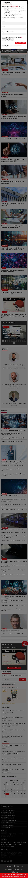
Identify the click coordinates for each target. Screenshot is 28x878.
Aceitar (22, 876)
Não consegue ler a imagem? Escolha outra (12, 37)
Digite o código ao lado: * (8, 32)
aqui (21, 37)
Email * (3, 26)
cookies (14, 874)
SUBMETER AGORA (20, 43)
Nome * (4, 21)
